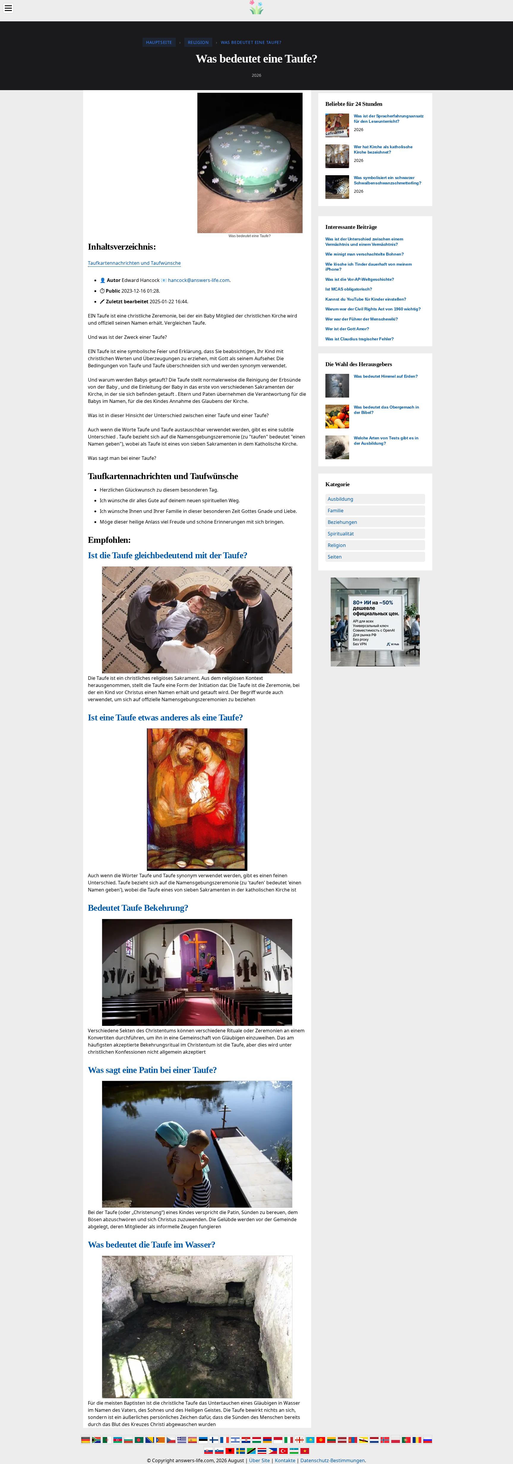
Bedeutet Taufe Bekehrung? (138, 908)
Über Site (259, 1460)
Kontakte (285, 1460)
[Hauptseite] (256, 6)
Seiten (335, 557)
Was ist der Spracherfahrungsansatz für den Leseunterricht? (389, 119)
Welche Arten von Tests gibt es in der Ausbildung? (386, 441)
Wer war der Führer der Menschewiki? (361, 319)
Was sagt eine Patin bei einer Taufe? (152, 1070)
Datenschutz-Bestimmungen (332, 1460)
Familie (335, 510)
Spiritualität (341, 533)
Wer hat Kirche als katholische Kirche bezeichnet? (383, 149)
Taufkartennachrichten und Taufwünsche (134, 263)
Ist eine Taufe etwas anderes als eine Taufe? (165, 717)
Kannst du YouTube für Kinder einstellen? (365, 299)
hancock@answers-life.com (198, 280)
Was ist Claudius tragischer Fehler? (359, 339)
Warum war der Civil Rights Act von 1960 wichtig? (373, 309)
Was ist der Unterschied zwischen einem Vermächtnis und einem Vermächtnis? (364, 242)
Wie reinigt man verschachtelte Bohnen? (364, 254)
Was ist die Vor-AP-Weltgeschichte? (359, 279)
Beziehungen (342, 522)
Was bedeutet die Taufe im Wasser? (151, 1244)
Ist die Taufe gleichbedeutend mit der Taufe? (167, 555)
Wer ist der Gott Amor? (347, 328)
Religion (337, 545)
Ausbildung (340, 499)
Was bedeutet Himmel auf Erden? (386, 376)
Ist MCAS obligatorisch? (348, 289)
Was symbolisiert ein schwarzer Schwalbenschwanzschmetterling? (388, 180)
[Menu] (8, 8)
